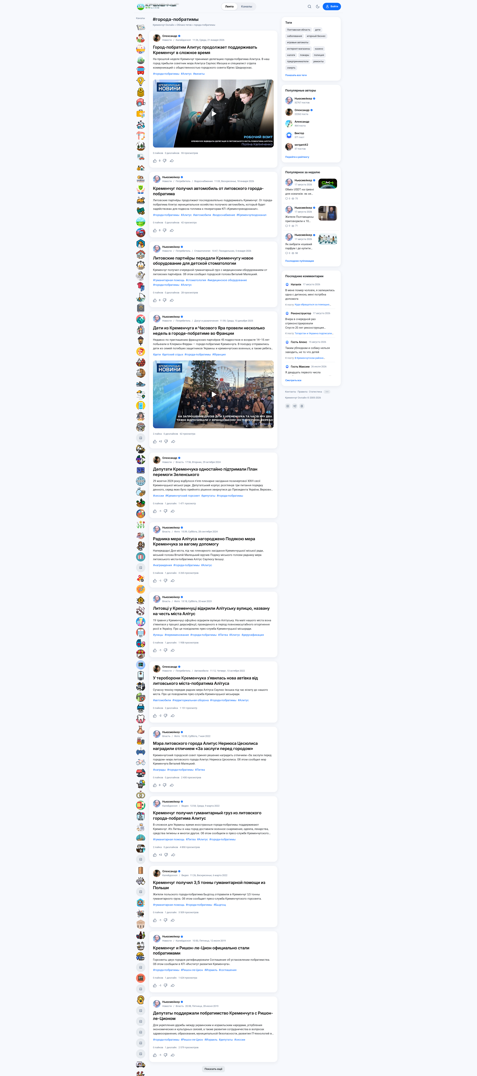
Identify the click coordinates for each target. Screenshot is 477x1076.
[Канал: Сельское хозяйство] (140, 146)
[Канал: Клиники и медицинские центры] (140, 632)
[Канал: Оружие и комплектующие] (140, 989)
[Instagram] (287, 406)
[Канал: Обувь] (140, 384)
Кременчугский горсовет (183, 495)
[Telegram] (294, 406)
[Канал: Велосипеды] (140, 762)
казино (319, 48)
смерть (291, 67)
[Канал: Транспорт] (140, 70)
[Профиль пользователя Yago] (156, 38)
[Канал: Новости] (140, 27)
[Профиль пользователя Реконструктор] (287, 313)
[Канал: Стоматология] (140, 719)
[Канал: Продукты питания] (140, 200)
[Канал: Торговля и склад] (140, 654)
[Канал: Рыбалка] (140, 297)
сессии (159, 495)
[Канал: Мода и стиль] (140, 729)
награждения (163, 565)
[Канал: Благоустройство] (140, 59)
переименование (177, 635)
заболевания (294, 36)
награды (160, 769)
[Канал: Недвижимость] (140, 168)
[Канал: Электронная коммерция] (140, 470)
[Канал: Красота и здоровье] (140, 1021)
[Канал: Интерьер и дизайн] (140, 610)
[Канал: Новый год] (140, 438)
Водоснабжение (203, 181)
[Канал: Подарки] (140, 556)
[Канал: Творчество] (140, 967)
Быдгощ (220, 904)
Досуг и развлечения (206, 321)
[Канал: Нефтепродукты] (140, 837)
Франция (220, 354)
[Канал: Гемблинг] (140, 805)
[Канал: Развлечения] (140, 1010)
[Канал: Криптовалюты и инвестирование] (140, 600)
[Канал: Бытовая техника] (140, 697)
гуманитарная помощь (169, 280)
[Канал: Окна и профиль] (140, 978)
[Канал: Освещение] (140, 340)
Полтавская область (298, 29)
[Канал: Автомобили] (140, 232)
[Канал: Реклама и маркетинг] (140, 578)
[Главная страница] (158, 6)
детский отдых (173, 354)
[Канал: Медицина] (140, 113)
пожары (304, 55)
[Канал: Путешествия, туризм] (140, 319)
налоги (291, 55)
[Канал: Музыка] (140, 1043)
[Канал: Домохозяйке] (140, 546)
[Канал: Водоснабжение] (140, 124)
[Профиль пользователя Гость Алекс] (287, 342)
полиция (319, 55)
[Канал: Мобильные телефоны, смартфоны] (140, 405)
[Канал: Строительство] (140, 135)
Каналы (246, 6)
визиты (200, 73)
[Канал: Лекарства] (140, 643)
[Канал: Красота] (140, 416)
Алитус (187, 73)
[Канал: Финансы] (140, 492)
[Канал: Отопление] (140, 92)
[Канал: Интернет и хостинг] (140, 481)
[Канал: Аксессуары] (140, 535)
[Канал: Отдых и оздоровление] (140, 178)
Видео (185, 806)
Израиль (211, 970)
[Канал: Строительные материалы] (140, 362)
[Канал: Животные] (140, 243)
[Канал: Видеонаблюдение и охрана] (140, 891)
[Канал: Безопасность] (140, 189)
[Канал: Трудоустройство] (140, 103)
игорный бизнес (316, 36)
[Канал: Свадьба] (140, 794)
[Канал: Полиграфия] (140, 708)
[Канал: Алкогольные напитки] (140, 330)
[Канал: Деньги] (140, 211)
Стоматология (202, 251)
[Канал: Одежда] (140, 286)
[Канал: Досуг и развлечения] (140, 751)
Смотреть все (293, 380)
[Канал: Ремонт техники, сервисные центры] (140, 859)
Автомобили (201, 671)
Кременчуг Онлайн (163, 24)
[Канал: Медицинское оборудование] (140, 665)
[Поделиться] (172, 161)
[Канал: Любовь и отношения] (140, 589)
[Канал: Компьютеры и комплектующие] (140, 773)
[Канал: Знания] (140, 999)
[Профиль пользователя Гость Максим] (287, 366)
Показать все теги (296, 75)
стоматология (196, 280)
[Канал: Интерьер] (140, 827)
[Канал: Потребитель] (140, 38)
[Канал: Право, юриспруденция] (140, 308)
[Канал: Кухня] (140, 848)
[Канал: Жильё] (140, 254)
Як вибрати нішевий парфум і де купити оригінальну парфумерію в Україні (299, 247)
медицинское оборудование (228, 280)
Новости (167, 40)
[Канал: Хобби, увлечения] (140, 567)
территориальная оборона (191, 700)
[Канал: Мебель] (140, 373)
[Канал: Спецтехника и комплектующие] (140, 448)
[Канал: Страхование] (140, 427)
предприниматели (298, 61)
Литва (224, 635)
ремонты (318, 61)
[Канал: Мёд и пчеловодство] (140, 1032)
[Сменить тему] (318, 6)
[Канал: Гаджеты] (140, 686)
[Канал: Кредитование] (140, 276)
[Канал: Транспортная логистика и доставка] (140, 394)
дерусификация (253, 635)
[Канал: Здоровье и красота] (140, 459)
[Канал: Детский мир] (140, 513)
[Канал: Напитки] (140, 935)
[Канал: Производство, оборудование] (140, 265)
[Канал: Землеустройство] (140, 222)
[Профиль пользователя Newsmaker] (156, 179)
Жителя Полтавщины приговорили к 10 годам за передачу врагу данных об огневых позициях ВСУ (300, 219)
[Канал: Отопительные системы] (140, 675)
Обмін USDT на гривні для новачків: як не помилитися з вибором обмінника (300, 192)
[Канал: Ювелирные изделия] (140, 881)
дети (158, 354)
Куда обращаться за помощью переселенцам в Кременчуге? (307, 306)
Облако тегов (184, 24)
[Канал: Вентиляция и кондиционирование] (140, 902)
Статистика (315, 391)
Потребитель (183, 181)
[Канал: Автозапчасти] (140, 913)
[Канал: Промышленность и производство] (140, 740)
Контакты (290, 391)
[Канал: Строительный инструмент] (140, 956)
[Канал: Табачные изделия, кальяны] (140, 351)
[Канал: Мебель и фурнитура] (140, 1053)
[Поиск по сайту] (309, 6)
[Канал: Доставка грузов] (140, 1064)
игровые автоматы (297, 42)
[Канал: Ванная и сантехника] (140, 945)
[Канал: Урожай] (140, 502)
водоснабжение (224, 215)
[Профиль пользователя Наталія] (287, 284)
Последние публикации (299, 260)
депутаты (209, 495)
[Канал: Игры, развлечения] (140, 49)
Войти (334, 6)
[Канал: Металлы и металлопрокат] (140, 816)
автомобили (203, 215)
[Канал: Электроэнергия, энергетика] (140, 81)
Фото (177, 532)
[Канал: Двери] (140, 870)
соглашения (228, 970)
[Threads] (301, 406)
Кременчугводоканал (252, 215)
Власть (180, 462)
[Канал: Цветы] (140, 524)
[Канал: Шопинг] (140, 783)
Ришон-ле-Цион (192, 970)
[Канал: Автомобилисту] (140, 157)
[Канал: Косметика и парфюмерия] (140, 621)
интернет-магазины (298, 48)
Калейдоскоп (183, 40)
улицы (159, 635)
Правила (302, 391)
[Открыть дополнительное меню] (326, 392)
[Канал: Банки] (140, 924)
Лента (229, 6)
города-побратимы (167, 73)
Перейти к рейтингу (297, 157)
